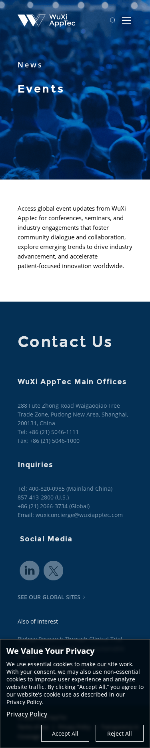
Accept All (65, 733)
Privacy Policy (26, 714)
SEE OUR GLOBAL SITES (49, 597)
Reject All (119, 733)
